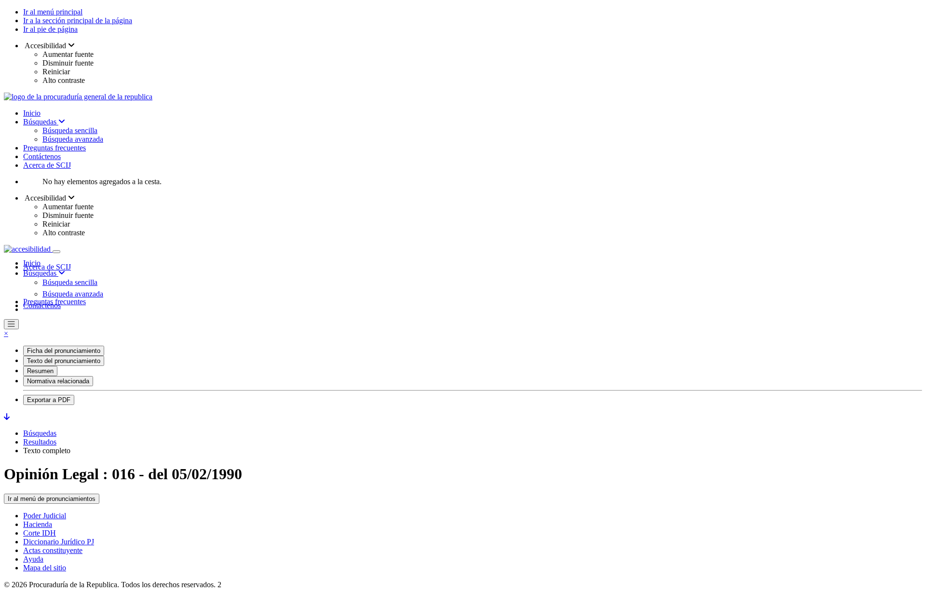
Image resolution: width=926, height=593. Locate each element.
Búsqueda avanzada (72, 139)
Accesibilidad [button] (45, 45)
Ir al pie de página (50, 29)
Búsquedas (40, 122)
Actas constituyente (52, 550)
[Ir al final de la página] (7, 417)
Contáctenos (42, 156)
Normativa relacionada (58, 381)
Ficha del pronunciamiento (63, 350)
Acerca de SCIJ (47, 165)
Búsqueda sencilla (69, 130)
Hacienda (37, 524)
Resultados (39, 442)
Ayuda (33, 559)
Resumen (40, 371)
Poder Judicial (44, 516)
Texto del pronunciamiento (63, 360)
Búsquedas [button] (40, 273)
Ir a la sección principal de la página (77, 20)
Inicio (32, 113)
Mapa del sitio (44, 568)
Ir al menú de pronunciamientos (51, 498)
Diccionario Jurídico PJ (58, 542)
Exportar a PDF (48, 400)
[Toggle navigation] (56, 251)
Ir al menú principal (52, 12)
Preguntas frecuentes (54, 148)
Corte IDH (39, 533)
